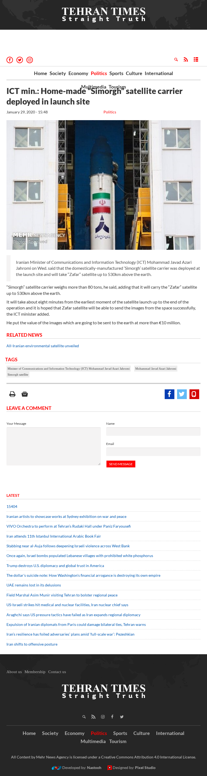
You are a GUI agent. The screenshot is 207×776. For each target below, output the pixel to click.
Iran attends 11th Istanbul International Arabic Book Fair (53, 536)
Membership (35, 672)
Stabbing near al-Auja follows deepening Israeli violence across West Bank (68, 546)
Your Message (16, 423)
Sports (116, 73)
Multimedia (93, 87)
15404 (11, 506)
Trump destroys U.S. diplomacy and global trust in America (55, 565)
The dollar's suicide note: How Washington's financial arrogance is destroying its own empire (83, 575)
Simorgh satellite (18, 374)
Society (58, 73)
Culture (134, 73)
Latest (12, 495)
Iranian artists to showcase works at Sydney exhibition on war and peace (66, 516)
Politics (99, 73)
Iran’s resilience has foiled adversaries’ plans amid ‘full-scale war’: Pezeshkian (70, 634)
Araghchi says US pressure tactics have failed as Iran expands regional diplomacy (73, 614)
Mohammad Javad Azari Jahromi (155, 368)
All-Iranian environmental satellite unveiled (42, 345)
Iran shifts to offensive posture (31, 644)
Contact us (57, 672)
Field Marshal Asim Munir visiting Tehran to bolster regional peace (62, 595)
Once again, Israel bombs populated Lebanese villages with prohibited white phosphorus (79, 555)
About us (14, 672)
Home (40, 73)
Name (110, 423)
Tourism (117, 87)
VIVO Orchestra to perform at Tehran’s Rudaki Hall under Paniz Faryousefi (68, 526)
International (159, 73)
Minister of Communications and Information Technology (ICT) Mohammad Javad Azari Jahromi (69, 368)
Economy (78, 73)
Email (110, 444)
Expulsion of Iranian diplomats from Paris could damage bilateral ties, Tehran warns (76, 624)
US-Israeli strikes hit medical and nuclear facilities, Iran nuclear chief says (67, 604)
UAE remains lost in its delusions (33, 585)
